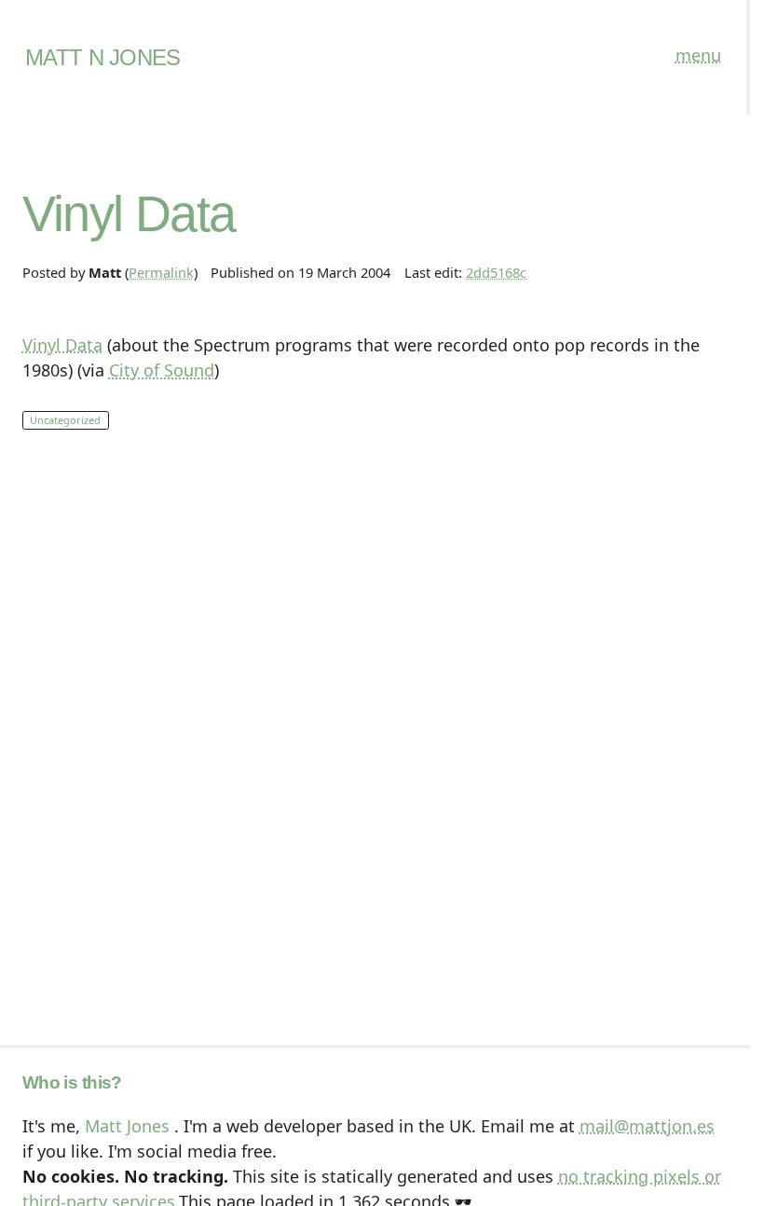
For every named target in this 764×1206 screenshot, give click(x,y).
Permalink (161, 272)
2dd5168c (496, 272)
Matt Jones (127, 1126)
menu (698, 55)
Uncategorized (65, 420)
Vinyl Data (62, 345)
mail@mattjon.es (647, 1126)
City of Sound (161, 370)
